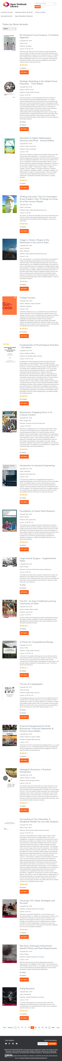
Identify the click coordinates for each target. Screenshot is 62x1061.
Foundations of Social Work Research (37, 511)
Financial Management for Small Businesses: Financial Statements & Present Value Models (36, 728)
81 (39, 1027)
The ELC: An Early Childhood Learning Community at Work (38, 602)
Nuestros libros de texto (24, 12)
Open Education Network (24, 16)
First (4, 1027)
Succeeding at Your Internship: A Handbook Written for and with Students (39, 820)
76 (22, 1027)
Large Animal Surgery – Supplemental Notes (38, 559)
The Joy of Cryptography (31, 684)
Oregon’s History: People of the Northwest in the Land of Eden (34, 241)
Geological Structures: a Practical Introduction (35, 770)
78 (29, 1027)
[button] (9, 29)
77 (25, 1027)
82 (43, 1027)
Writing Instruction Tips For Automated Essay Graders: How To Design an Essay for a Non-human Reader (39, 199)
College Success (27, 297)
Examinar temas (7, 12)
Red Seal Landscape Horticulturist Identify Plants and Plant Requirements (38, 947)
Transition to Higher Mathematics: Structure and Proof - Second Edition (37, 139)
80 (36, 1027)
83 (46, 1027)
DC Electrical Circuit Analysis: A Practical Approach (39, 36)
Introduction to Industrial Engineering (37, 465)
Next (53, 1027)
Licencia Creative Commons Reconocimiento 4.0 (33, 1058)
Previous (10, 1027)
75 (18, 1027)
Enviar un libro (40, 12)
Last (58, 1027)
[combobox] (45, 4)
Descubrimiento (6, 16)
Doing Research (27, 988)
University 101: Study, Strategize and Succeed (37, 901)
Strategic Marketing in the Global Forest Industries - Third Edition (38, 82)
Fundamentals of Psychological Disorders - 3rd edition (39, 346)
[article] (31, 55)
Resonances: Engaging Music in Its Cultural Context (36, 413)
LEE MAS (23, 72)
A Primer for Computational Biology (36, 642)
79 (32, 1027)
